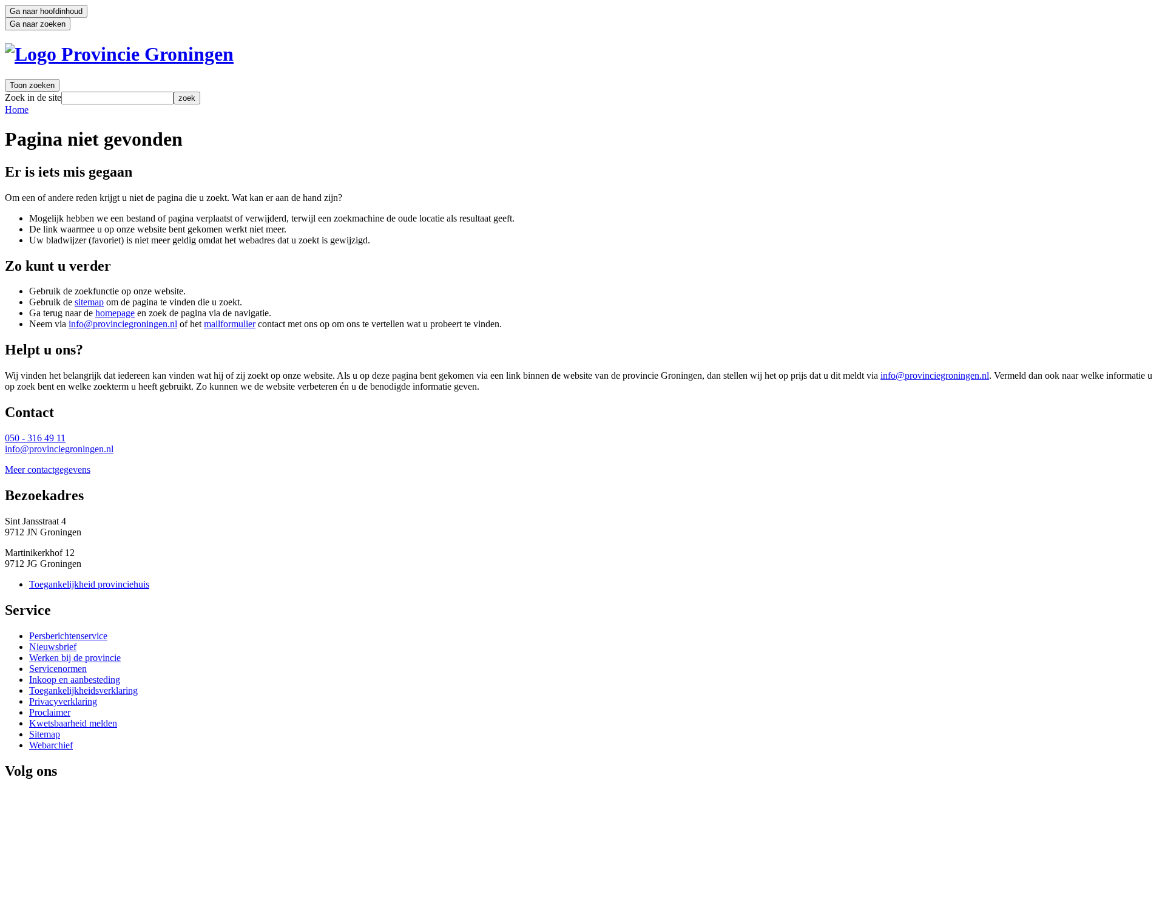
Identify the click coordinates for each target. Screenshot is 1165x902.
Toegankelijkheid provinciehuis (89, 584)
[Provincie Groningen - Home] (119, 54)
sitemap (89, 302)
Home (17, 109)
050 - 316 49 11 (35, 438)
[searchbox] (117, 98)
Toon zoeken (32, 85)
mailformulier (229, 324)
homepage (115, 313)
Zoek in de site (33, 97)
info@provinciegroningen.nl (123, 324)
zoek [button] (186, 98)
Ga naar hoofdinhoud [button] (46, 11)
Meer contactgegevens (47, 469)
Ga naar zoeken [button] (38, 24)
